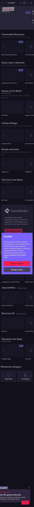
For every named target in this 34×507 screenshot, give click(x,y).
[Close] (29, 487)
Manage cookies (17, 270)
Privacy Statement (10, 255)
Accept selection (17, 263)
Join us (25, 502)
